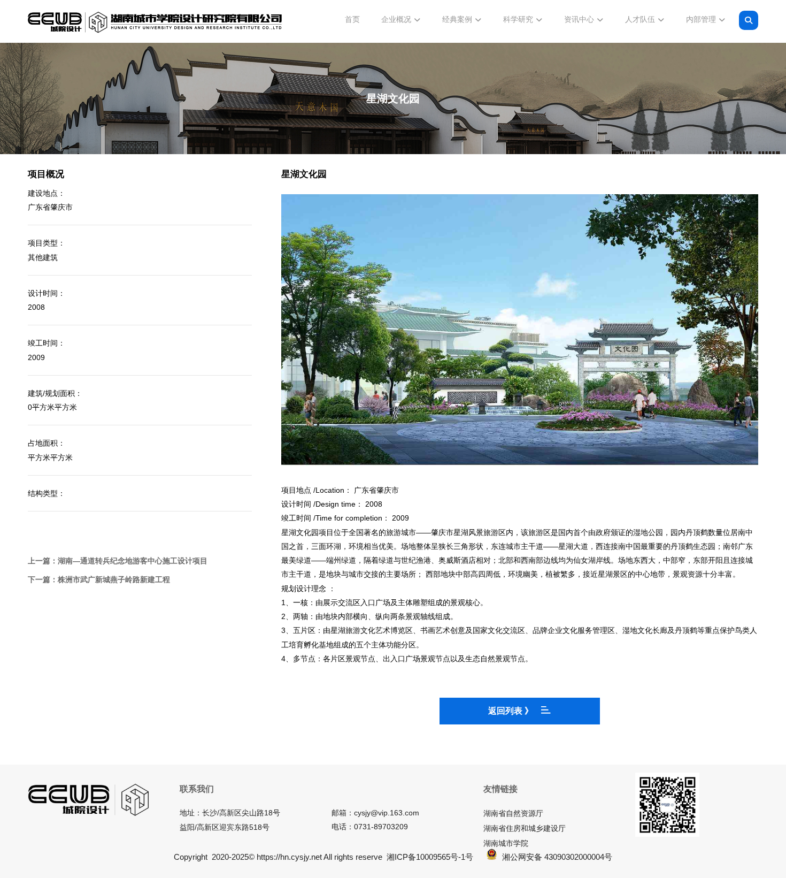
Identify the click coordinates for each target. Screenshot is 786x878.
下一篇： (99, 579)
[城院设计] (155, 22)
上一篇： (117, 560)
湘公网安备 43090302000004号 (557, 856)
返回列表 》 (510, 710)
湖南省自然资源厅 (513, 813)
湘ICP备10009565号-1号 (430, 856)
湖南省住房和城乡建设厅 (524, 828)
